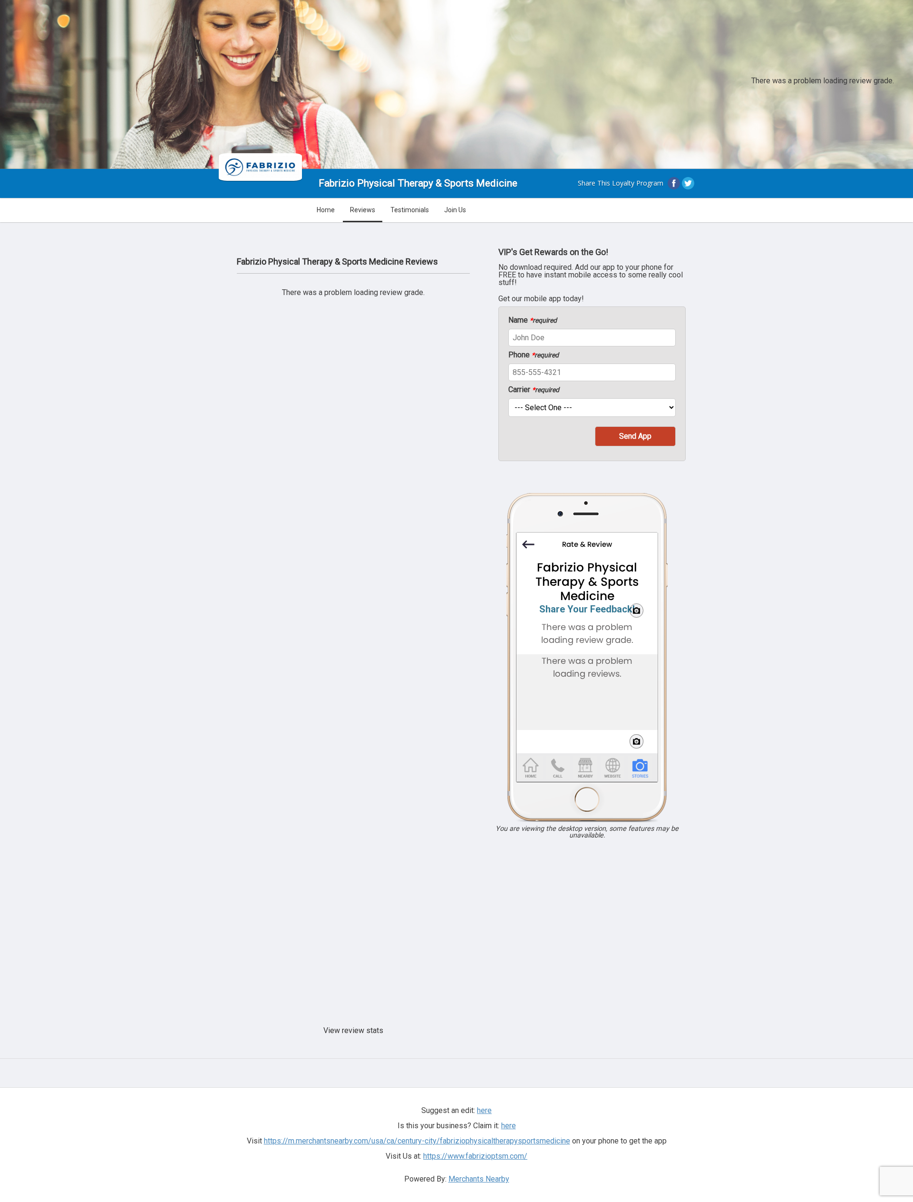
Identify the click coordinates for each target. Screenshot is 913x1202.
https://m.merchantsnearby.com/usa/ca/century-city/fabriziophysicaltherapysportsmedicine (417, 1140)
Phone (533, 355)
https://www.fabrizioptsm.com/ (475, 1156)
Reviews (362, 210)
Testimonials (409, 210)
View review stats (353, 1030)
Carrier (533, 390)
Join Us (455, 210)
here (508, 1125)
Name (532, 320)
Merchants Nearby (478, 1178)
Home (326, 210)
